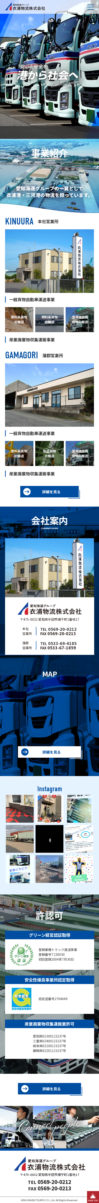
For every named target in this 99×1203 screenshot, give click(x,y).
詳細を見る (51, 491)
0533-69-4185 (58, 643)
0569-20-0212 (58, 629)
